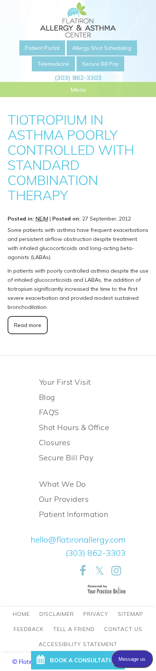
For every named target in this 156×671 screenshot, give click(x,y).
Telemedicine (53, 63)
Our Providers (64, 499)
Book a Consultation (84, 660)
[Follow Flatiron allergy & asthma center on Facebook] (83, 571)
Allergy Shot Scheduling (101, 48)
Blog (47, 397)
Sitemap (130, 614)
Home (21, 614)
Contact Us (123, 629)
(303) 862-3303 (78, 78)
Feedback (29, 629)
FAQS (49, 412)
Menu (78, 89)
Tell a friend (74, 629)
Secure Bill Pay (100, 63)
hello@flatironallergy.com (78, 539)
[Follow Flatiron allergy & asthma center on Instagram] (116, 571)
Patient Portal (42, 48)
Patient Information (74, 514)
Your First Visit (65, 382)
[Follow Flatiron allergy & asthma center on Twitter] (99, 571)
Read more (27, 325)
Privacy (95, 614)
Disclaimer (56, 614)
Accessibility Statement (78, 644)
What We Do (62, 484)
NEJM (42, 218)
